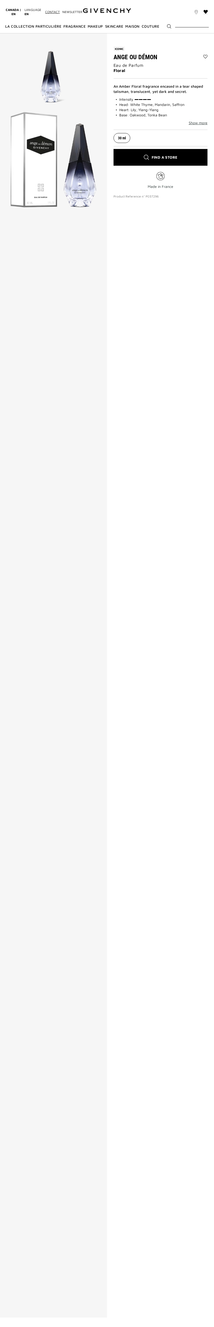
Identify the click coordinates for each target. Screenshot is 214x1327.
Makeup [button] (95, 26)
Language (33, 12)
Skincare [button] (114, 26)
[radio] (122, 138)
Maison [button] (132, 26)
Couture (150, 26)
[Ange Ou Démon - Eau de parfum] (53, 69)
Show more (198, 122)
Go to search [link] (65, 3)
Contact (52, 12)
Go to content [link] (39, 3)
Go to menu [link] (14, 3)
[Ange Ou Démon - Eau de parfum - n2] (53, 159)
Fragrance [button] (74, 26)
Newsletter (72, 12)
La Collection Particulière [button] (33, 26)
